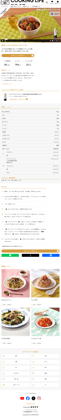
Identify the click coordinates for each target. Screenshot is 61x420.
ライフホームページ (29, 410)
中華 (16, 361)
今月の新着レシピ (36, 6)
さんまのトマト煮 (36, 338)
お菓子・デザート (16, 384)
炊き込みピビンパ (6, 300)
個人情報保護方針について (30, 412)
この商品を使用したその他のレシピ (17, 99)
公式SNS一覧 (30, 404)
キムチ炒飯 (34, 300)
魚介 (46, 367)
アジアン (46, 361)
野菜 (46, 379)
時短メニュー (26, 6)
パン (46, 384)
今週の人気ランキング (15, 6)
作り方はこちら (7, 84)
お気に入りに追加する (18, 55)
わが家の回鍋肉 (5, 338)
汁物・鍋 (16, 379)
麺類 (46, 373)
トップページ (4, 6)
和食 (16, 356)
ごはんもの (16, 373)
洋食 (46, 356)
